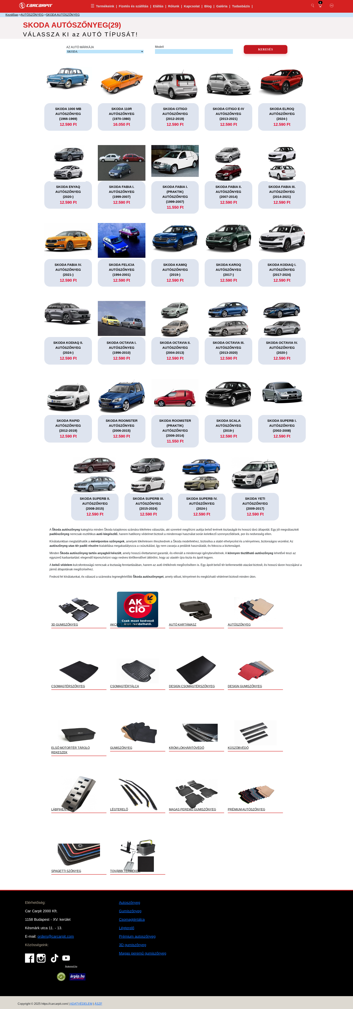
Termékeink (105, 6)
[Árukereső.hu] (61, 976)
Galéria (221, 6)
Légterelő (126, 928)
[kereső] (312, 5)
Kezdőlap (12, 14)
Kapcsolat (192, 6)
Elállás (158, 6)
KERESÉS (265, 49)
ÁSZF (98, 1003)
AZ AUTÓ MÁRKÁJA (80, 47)
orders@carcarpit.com (56, 936)
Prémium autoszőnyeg (137, 936)
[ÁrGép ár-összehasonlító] (77, 977)
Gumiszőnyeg (130, 911)
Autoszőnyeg (129, 903)
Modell (159, 46)
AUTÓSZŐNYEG (32, 14)
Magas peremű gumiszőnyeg (142, 953)
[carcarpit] (36, 5)
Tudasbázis (241, 6)
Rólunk (173, 6)
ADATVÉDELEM (81, 1003)
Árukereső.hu (71, 966)
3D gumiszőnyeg (132, 945)
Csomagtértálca (132, 919)
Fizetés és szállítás (133, 6)
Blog (208, 6)
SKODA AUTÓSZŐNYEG (63, 14)
